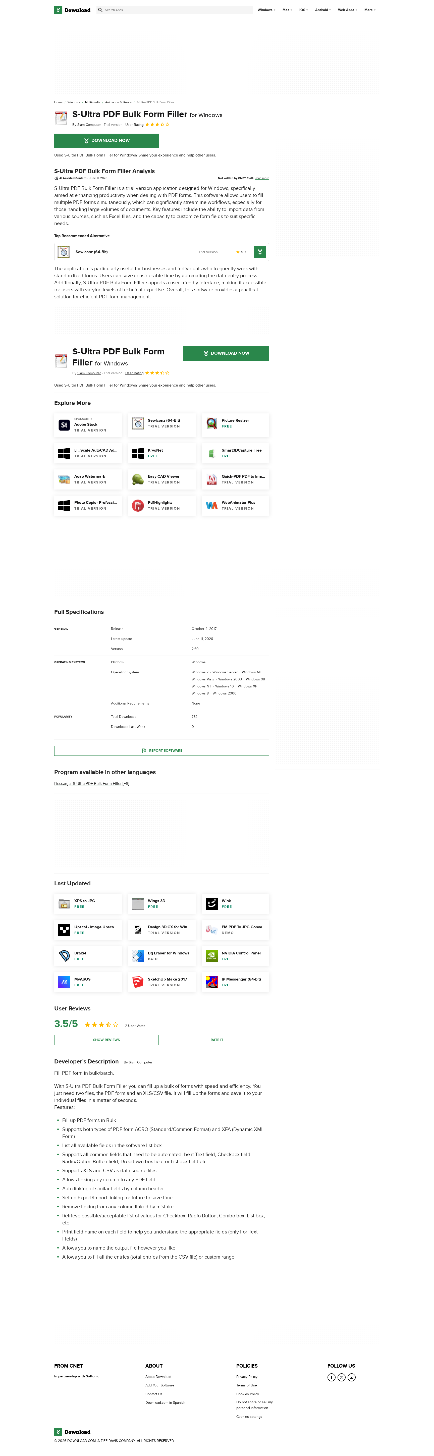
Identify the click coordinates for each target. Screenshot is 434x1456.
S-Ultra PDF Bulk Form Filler (147, 114)
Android (321, 10)
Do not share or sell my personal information (254, 1405)
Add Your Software (159, 1385)
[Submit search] (100, 10)
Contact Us (153, 1394)
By (86, 125)
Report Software (165, 750)
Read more (262, 178)
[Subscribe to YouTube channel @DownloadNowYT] (352, 1377)
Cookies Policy (247, 1394)
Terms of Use (246, 1385)
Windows (265, 10)
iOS (302, 10)
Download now (110, 140)
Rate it (217, 1040)
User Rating (134, 125)
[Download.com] (72, 10)
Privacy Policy (246, 1377)
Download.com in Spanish (165, 1403)
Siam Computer (140, 1062)
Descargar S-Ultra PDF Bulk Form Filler (88, 783)
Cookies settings (249, 1417)
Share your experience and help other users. (177, 155)
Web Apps (346, 10)
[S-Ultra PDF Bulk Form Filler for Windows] (61, 118)
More (368, 10)
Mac (286, 10)
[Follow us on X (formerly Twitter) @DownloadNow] (342, 1377)
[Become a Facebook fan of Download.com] (332, 1377)
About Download (158, 1377)
